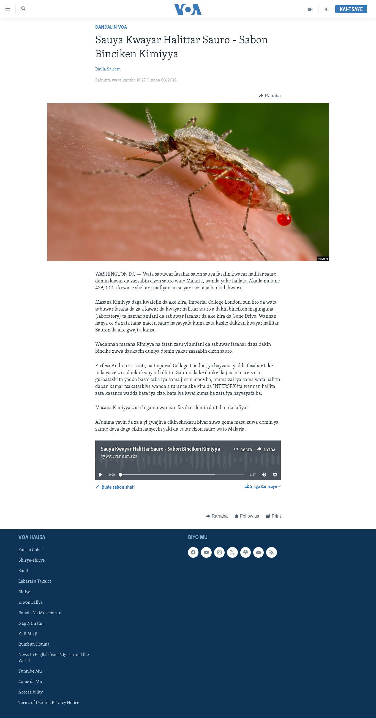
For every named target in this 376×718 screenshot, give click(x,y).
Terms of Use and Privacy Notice (48, 703)
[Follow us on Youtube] (206, 552)
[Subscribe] (258, 552)
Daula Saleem (108, 69)
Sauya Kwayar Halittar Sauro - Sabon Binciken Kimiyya (160, 449)
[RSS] (271, 552)
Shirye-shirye (31, 560)
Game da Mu (30, 682)
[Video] (310, 9)
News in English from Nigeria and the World (53, 658)
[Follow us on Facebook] (193, 552)
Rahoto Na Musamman (39, 613)
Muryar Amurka (121, 456)
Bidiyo (24, 592)
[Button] (270, 95)
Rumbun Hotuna (34, 644)
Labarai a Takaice (35, 581)
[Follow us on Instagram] (219, 552)
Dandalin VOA (111, 27)
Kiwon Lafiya (30, 602)
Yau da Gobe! (30, 550)
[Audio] (327, 9)
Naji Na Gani (30, 623)
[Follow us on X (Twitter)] (232, 552)
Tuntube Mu (30, 671)
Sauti (23, 571)
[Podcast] (245, 552)
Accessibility (30, 692)
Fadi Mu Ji (27, 634)
